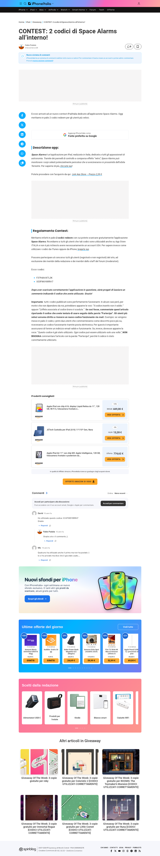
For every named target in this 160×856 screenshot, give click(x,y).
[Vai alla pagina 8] (86, 667)
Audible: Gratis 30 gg (51, 651)
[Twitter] (115, 851)
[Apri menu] (52, 3)
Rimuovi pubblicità (80, 104)
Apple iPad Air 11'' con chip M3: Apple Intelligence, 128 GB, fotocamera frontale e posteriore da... (73, 454)
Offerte (111, 10)
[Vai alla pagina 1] (69, 667)
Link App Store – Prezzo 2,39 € (87, 174)
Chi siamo (104, 847)
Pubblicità (137, 847)
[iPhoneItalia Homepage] (39, 3)
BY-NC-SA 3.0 (60, 851)
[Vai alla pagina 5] (80, 667)
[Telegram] (131, 851)
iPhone (22, 10)
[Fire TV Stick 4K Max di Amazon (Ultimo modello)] (111, 640)
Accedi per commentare (113, 503)
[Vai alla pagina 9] (89, 667)
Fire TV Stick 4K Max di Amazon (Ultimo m (111, 652)
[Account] (138, 3)
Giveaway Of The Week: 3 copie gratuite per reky (39, 779)
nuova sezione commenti (43, 61)
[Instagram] (123, 851)
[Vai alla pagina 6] (82, 667)
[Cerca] (25, 3)
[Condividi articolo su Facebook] (22, 115)
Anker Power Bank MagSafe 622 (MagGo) (71, 652)
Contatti (114, 847)
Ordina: (110, 493)
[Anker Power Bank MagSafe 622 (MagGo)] (71, 640)
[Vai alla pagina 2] (73, 667)
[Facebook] (111, 851)
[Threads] (127, 851)
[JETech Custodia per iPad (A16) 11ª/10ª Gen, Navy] (39, 431)
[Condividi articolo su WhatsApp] (22, 153)
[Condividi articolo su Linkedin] (22, 134)
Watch (64, 10)
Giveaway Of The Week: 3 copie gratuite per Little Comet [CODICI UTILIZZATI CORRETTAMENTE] (80, 828)
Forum (93, 10)
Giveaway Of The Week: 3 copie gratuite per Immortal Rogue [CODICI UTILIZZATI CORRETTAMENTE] (39, 828)
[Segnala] (50, 525)
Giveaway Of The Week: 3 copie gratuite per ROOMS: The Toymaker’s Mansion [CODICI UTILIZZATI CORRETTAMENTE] (121, 782)
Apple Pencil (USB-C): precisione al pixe (131, 652)
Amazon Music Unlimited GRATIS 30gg (31, 652)
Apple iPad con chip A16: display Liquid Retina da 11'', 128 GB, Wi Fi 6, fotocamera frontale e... (73, 407)
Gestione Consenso (74, 851)
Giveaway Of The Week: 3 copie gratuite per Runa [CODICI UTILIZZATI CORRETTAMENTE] (121, 826)
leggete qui (83, 249)
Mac (41, 10)
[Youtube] (119, 851)
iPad (32, 10)
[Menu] (21, 3)
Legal (121, 847)
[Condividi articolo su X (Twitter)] (22, 125)
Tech (101, 10)
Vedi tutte (128, 627)
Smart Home (78, 10)
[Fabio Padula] (21, 46)
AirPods (52, 10)
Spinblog (52, 848)
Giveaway (36, 22)
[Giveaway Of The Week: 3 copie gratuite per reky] (39, 761)
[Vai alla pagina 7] (84, 667)
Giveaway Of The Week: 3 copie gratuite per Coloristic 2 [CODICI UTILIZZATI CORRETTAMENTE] (80, 781)
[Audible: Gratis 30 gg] (51, 640)
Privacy (128, 847)
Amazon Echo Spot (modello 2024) (91, 651)
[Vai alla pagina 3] (75, 667)
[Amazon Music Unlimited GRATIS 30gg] (30, 640)
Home (21, 22)
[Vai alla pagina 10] (91, 667)
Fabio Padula (30, 45)
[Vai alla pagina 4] (77, 667)
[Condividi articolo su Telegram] (22, 144)
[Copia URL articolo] (22, 163)
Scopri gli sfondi (35, 598)
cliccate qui (66, 166)
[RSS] (139, 851)
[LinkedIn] (135, 851)
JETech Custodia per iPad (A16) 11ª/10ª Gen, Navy (70, 430)
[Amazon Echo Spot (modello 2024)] (91, 640)
